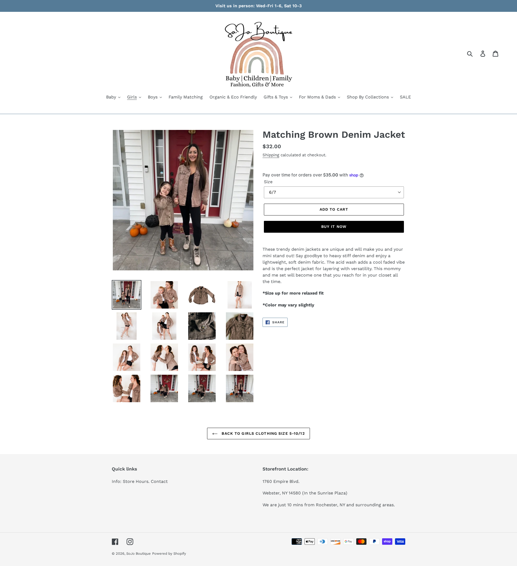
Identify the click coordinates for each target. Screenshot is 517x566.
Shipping (271, 155)
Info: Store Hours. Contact (140, 481)
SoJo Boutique (138, 553)
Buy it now (334, 226)
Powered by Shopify (169, 553)
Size (268, 181)
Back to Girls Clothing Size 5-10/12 (262, 433)
